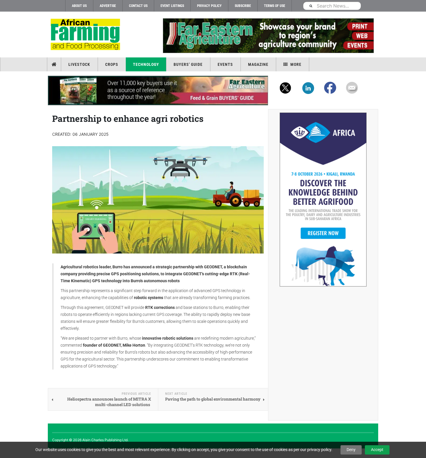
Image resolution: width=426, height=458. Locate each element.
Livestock (79, 64)
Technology (146, 64)
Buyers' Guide (188, 64)
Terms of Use (274, 6)
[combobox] (332, 5)
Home (54, 64)
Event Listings (172, 6)
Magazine (258, 64)
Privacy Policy (209, 6)
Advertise (108, 6)
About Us (79, 6)
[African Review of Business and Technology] (86, 35)
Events (225, 64)
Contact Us (138, 6)
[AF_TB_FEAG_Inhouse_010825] (268, 35)
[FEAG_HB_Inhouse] (158, 90)
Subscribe (243, 6)
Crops (111, 64)
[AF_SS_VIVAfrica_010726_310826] (323, 200)
